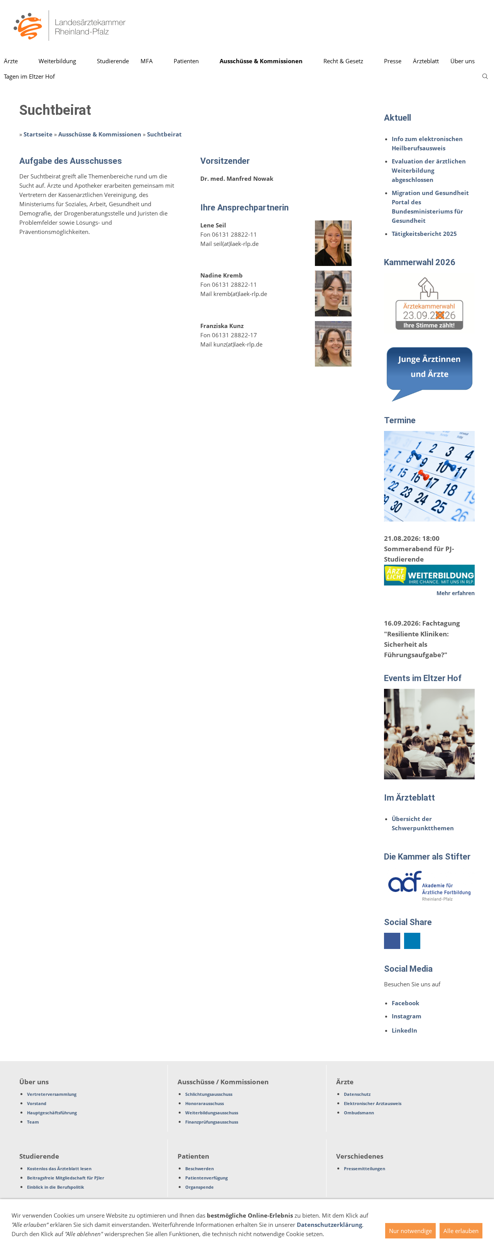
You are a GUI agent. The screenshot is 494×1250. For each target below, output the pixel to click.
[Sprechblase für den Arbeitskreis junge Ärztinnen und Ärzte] (429, 373)
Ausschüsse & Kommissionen (99, 134)
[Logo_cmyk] (429, 303)
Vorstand (36, 1103)
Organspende (199, 1187)
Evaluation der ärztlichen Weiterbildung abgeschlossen (429, 170)
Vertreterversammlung (51, 1094)
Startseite (38, 134)
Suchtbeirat (164, 134)
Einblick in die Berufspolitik (55, 1187)
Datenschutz (357, 1094)
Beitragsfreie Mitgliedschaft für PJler (65, 1178)
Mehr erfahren (455, 593)
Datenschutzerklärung (329, 1224)
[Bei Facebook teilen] (392, 941)
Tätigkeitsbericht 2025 (424, 233)
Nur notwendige (410, 1231)
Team (33, 1122)
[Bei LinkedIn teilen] (412, 941)
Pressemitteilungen (364, 1168)
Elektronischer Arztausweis (372, 1103)
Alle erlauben (461, 1231)
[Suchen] (485, 76)
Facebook (405, 1003)
